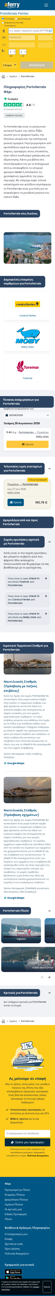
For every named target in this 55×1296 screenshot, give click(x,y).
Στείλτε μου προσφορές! (29, 1142)
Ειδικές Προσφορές (16, 1214)
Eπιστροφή (9, 19)
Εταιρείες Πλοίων (15, 1195)
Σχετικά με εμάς (14, 1244)
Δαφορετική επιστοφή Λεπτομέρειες (13, 24)
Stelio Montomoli (42, 967)
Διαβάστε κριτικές (14, 115)
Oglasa (21, 938)
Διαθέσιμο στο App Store (13, 1271)
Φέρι (8, 1184)
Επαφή (8, 1239)
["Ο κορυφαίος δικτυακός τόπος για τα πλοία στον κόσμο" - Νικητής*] (12, 5)
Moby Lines (42, 436)
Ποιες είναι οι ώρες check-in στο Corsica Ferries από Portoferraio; (23, 599)
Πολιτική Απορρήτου (38, 1155)
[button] (27, 415)
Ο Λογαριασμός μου (16, 1234)
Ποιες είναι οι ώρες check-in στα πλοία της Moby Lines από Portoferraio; (24, 617)
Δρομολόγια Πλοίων (16, 1199)
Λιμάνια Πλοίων (14, 1204)
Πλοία (8, 1219)
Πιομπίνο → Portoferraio (22, 484)
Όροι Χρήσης (12, 1249)
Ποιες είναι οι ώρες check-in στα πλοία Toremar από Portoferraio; (23, 582)
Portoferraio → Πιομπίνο (34, 432)
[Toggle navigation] (46, 5)
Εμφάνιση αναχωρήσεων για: (19, 408)
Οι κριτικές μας (13, 1209)
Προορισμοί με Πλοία (17, 1190)
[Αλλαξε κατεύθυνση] (50, 30)
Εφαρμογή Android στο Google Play (13, 1277)
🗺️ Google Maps (14, 763)
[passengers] (42, 977)
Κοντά (47, 1287)
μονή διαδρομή (24, 19)
